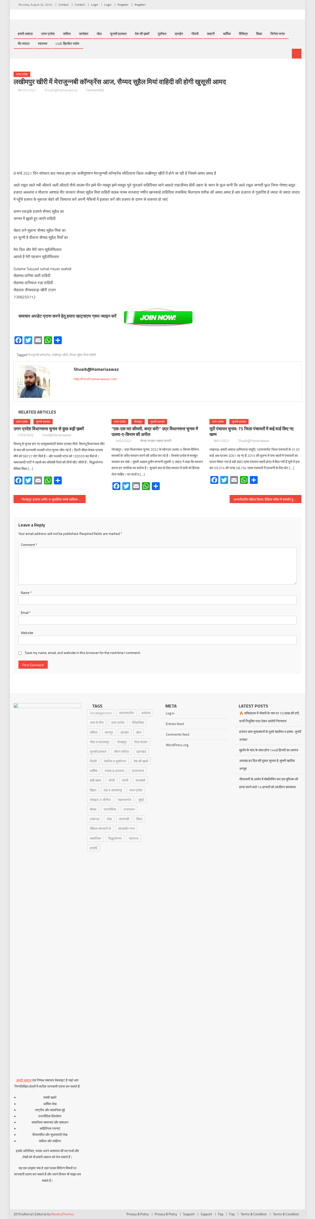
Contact (64, 4)
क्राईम (179, 33)
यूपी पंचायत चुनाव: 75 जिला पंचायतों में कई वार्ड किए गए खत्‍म (251, 431)
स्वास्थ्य (42, 43)
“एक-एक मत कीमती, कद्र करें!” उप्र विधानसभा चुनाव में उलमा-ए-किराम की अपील (154, 431)
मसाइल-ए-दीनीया (100, 799)
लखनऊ (94, 818)
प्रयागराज (138, 770)
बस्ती (125, 780)
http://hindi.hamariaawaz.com (95, 378)
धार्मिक (227, 33)
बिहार (93, 790)
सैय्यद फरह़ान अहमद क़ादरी (155, 440)
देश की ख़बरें (142, 33)
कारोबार (83, 33)
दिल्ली (93, 761)
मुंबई (141, 799)
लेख (109, 818)
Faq (220, 1214)
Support (188, 1214)
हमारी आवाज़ (25, 33)
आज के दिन (97, 722)
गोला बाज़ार (140, 741)
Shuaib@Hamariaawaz (61, 90)
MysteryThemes (62, 1214)
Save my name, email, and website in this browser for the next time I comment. (83, 652)
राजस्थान (129, 809)
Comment (29, 544)
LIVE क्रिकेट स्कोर (67, 43)
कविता (67, 33)
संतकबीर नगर (126, 828)
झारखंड (141, 751)
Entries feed (175, 723)
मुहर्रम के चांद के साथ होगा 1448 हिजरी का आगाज (268, 750)
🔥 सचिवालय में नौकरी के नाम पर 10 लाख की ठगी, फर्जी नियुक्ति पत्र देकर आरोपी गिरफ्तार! (269, 717)
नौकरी (195, 33)
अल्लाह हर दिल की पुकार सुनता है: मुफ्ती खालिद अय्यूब (267, 764)
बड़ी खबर (95, 780)
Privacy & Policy (137, 1214)
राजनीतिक (110, 809)
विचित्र (243, 33)
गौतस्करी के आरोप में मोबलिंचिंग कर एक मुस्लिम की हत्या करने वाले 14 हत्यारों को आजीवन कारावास (268, 782)
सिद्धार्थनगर (115, 838)
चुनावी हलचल (118, 33)
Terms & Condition (254, 1214)
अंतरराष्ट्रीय (126, 712)
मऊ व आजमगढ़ (113, 790)
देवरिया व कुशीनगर (115, 761)
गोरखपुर (138, 421)
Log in (170, 713)
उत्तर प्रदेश (48, 33)
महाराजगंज (124, 799)
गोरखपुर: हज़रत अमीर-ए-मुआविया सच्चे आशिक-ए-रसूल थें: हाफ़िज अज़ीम (53, 499)
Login (94, 4)
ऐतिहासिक (138, 722)
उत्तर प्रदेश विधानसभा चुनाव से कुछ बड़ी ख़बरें (49, 428)
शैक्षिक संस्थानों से (100, 828)
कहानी (211, 33)
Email (26, 612)
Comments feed (177, 734)
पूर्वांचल (162, 33)
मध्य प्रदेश (135, 790)
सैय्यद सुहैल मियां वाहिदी (82, 354)
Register (123, 4)
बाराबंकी (140, 780)
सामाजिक (95, 838)
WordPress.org (177, 744)
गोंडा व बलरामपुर (100, 741)
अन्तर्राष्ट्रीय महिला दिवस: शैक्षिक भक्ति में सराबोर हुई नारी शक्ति (268, 499)
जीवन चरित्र (121, 751)
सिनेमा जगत (277, 33)
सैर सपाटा (24, 43)
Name (26, 592)
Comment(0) (95, 90)
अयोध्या (145, 712)
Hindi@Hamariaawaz (56, 434)
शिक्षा (259, 33)
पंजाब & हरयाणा (114, 770)
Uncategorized (100, 712)
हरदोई (93, 847)
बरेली (112, 780)
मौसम (93, 809)
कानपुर (109, 732)
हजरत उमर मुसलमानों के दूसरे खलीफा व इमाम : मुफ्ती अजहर (270, 735)
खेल (99, 33)
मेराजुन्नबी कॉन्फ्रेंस (39, 354)
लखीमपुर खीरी (60, 354)
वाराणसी (124, 818)
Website (27, 632)
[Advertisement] (157, 131)
